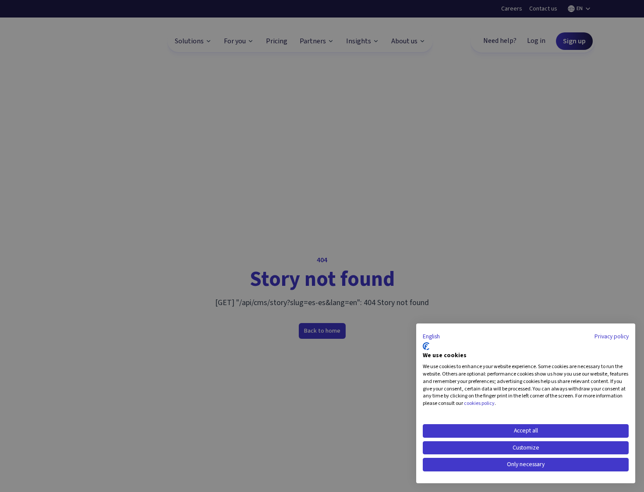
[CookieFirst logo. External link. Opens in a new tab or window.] (426, 346)
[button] (431, 337)
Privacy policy (611, 336)
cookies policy (479, 403)
